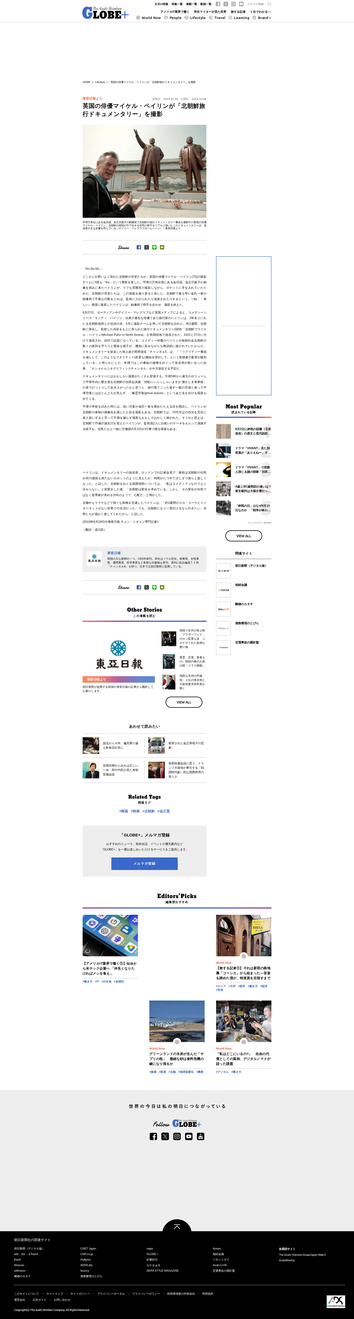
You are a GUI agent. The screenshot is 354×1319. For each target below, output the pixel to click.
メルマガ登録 (255, 4)
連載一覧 (191, 4)
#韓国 (123, 811)
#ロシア (221, 986)
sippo (150, 1248)
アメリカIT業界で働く (175, 11)
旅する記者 (238, 11)
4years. (217, 1248)
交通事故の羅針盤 (224, 1270)
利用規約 (207, 1293)
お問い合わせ (62, 1299)
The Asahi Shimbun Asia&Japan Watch (302, 1254)
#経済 (263, 986)
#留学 (241, 986)
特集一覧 (177, 4)
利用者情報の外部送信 (181, 1293)
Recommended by (255, 523)
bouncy (84, 1270)
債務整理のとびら (91, 1276)
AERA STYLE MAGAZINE (163, 1270)
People (176, 18)
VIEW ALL (184, 702)
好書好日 (152, 1259)
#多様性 (119, 981)
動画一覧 (205, 4)
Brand (263, 18)
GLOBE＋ (153, 1254)
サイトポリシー (80, 1293)
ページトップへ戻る (177, 1234)
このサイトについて (26, 1293)
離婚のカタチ (22, 1276)
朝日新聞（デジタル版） (29, 1248)
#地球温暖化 (186, 1071)
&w (23, 1254)
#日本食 (107, 981)
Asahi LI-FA (220, 1265)
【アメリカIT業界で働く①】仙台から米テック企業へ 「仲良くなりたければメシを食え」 (110, 968)
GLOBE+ (105, 12)
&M (16, 1254)
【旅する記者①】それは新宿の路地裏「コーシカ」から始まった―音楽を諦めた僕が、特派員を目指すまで (243, 973)
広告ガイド (39, 1299)
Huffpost (85, 1259)
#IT (97, 981)
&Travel (33, 1254)
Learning (241, 18)
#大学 (232, 986)
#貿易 (162, 1071)
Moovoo (19, 1265)
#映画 (135, 811)
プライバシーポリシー (146, 1293)
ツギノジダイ (221, 1259)
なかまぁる (153, 1265)
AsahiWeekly (287, 1260)
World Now (151, 18)
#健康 (153, 1071)
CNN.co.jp (86, 1254)
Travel (219, 18)
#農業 (200, 1071)
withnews (19, 1270)
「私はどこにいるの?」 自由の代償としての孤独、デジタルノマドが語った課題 (243, 1059)
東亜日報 (114, 553)
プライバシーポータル (111, 1293)
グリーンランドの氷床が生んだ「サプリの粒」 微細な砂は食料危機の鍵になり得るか (176, 1059)
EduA (17, 1259)
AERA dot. (86, 1265)
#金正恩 (164, 811)
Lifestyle (198, 18)
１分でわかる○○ (260, 11)
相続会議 (218, 1254)
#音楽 (219, 989)
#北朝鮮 (149, 811)
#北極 (172, 1071)
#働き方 (88, 981)
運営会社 (19, 1299)
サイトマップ (54, 1293)
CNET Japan (88, 1248)
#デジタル (222, 1071)
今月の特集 (161, 4)
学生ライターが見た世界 (210, 11)
